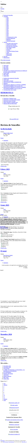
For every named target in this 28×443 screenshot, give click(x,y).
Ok (0, 226)
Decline (3, 226)
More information (4, 227)
